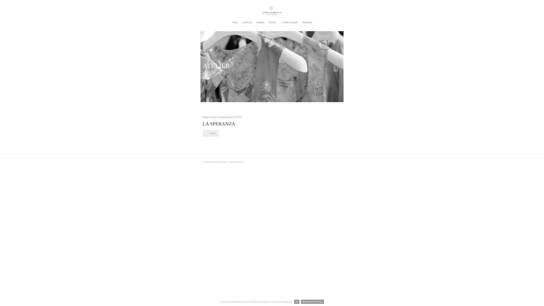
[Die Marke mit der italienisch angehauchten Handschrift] (272, 14)
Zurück (213, 133)
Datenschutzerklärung (236, 162)
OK (297, 301)
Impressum (224, 162)
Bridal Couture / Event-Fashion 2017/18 (222, 117)
